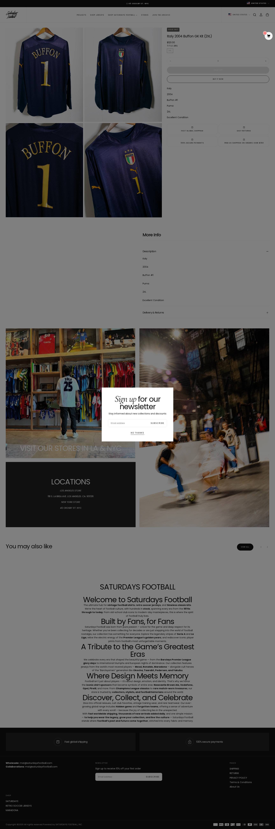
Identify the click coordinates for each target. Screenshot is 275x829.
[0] (269, 36)
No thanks (137, 432)
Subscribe (157, 423)
